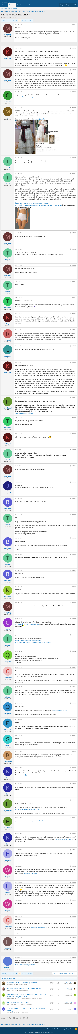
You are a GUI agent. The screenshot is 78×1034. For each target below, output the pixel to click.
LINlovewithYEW (11, 984)
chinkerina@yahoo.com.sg (24, 97)
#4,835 (74, 703)
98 (22, 21)
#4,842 (74, 817)
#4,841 (74, 800)
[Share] (70, 25)
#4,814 (74, 330)
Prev (4, 21)
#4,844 (74, 850)
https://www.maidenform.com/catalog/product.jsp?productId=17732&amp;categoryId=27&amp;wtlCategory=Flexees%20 (38, 204)
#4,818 (74, 417)
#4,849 (74, 938)
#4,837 (74, 735)
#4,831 (74, 635)
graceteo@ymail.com (40, 119)
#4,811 (74, 281)
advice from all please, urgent (18, 1002)
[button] (26, 5)
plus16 (4, 17)
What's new (21, 5)
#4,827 (74, 570)
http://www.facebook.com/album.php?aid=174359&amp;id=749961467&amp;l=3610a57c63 (33, 641)
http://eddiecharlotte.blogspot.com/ (27, 809)
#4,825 (74, 538)
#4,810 (74, 265)
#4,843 (74, 834)
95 (13, 21)
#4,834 (74, 687)
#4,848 (74, 916)
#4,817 (74, 398)
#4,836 (74, 719)
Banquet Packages (23, 990)
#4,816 (74, 362)
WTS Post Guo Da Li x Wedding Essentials (22, 983)
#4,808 (74, 233)
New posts (4, 8)
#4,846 (74, 882)
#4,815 (74, 346)
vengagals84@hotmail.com (24, 413)
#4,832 (74, 651)
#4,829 (74, 602)
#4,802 (74, 48)
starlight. (9, 990)
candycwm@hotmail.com (39, 927)
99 (25, 21)
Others (25, 984)
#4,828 (74, 586)
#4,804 (74, 91)
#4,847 (74, 900)
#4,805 (74, 107)
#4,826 (74, 554)
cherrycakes (10, 1004)
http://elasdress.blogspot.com (25, 964)
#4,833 (74, 667)
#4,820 (74, 450)
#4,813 (74, 314)
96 (16, 21)
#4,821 (74, 466)
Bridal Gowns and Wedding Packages (32, 998)
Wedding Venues (24, 1012)
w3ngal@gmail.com (30, 873)
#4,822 (74, 482)
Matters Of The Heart (26, 1004)
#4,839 (74, 767)
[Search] (75, 5)
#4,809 (74, 249)
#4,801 (74, 24)
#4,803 (74, 70)
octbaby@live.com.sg (60, 710)
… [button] (10, 21)
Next (29, 21)
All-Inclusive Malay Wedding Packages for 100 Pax (25, 988)
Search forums (12, 8)
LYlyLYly (9, 1012)
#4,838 (74, 751)
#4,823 (74, 498)
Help (67, 1029)
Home (4, 5)
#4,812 (74, 297)
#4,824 (74, 514)
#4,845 (74, 866)
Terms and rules (51, 1029)
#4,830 (74, 619)
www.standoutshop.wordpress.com (27, 624)
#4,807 (74, 174)
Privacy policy (61, 1029)
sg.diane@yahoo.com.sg (27, 775)
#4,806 (74, 157)
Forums (12, 5)
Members (32, 5)
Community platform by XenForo (39, 1032)
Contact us (42, 1029)
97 (19, 21)
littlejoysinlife (10, 998)
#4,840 (74, 784)
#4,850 (74, 957)
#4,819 (74, 433)
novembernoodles (67, 1004)
